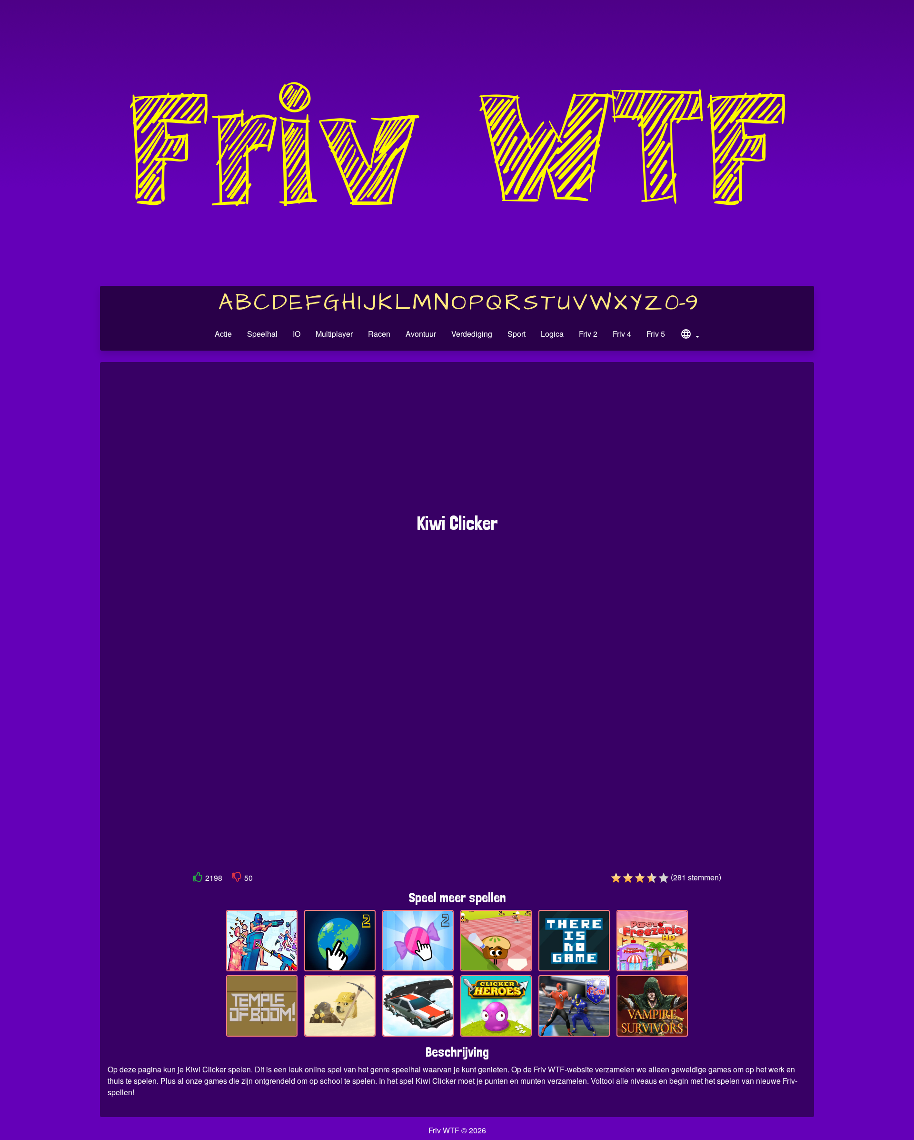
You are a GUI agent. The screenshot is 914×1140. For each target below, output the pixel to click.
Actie (223, 333)
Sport (516, 333)
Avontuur (421, 333)
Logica (552, 333)
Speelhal (262, 333)
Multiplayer (334, 333)
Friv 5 (655, 333)
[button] (689, 335)
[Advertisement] (457, 442)
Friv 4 (622, 333)
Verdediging (471, 333)
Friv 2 (588, 333)
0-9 (681, 303)
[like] (198, 878)
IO (296, 333)
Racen (379, 333)
